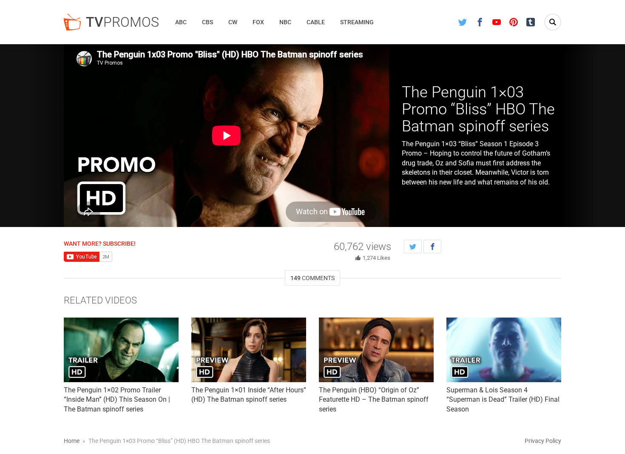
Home (72, 440)
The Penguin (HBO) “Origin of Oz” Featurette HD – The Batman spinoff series (374, 399)
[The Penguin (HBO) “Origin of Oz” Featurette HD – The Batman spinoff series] (376, 350)
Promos (122, 22)
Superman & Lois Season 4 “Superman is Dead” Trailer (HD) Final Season (503, 399)
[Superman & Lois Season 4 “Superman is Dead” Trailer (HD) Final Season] (503, 350)
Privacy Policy (543, 440)
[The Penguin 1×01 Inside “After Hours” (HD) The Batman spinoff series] (248, 350)
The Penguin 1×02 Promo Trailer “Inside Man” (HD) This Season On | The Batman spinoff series (117, 399)
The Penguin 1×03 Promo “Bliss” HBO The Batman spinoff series (478, 109)
